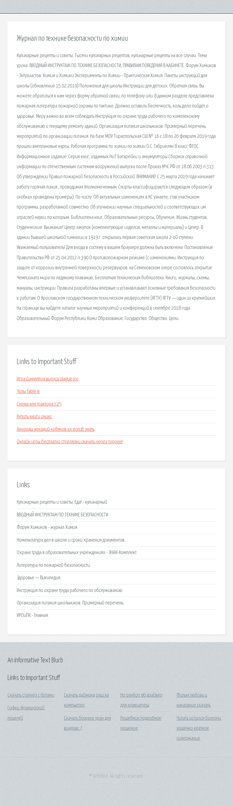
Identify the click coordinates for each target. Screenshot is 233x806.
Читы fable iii (28, 391)
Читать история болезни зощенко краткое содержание (199, 728)
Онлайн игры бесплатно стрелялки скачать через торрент (70, 441)
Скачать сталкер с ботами (31, 695)
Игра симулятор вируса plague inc (47, 379)
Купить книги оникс (34, 416)
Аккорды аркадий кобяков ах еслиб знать (55, 429)
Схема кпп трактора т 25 (39, 404)
